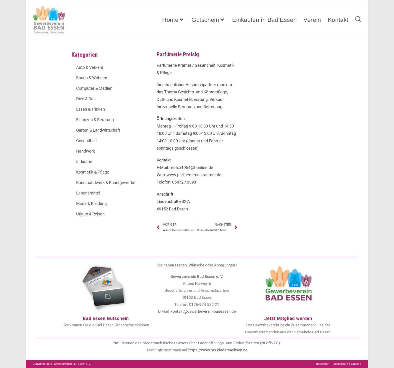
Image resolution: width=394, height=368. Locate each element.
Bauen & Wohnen (91, 77)
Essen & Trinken (90, 109)
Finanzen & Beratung (95, 119)
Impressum (322, 363)
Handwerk (85, 151)
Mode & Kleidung (91, 203)
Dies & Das (86, 98)
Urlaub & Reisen (90, 214)
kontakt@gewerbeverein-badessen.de (203, 311)
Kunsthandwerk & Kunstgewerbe (105, 182)
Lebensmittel (88, 193)
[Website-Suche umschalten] (358, 20)
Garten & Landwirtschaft (98, 130)
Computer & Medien (94, 88)
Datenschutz (340, 363)
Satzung (356, 363)
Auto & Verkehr (89, 67)
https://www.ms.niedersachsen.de (217, 350)
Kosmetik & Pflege (92, 172)
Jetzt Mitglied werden (288, 318)
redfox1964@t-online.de (191, 167)
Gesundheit (86, 140)
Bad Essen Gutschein (106, 318)
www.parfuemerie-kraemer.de (194, 174)
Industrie (84, 161)
